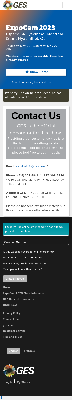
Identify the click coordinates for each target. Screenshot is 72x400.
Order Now (10, 305)
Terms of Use (11, 319)
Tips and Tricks (12, 337)
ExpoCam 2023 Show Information (24, 293)
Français (29, 351)
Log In (9, 382)
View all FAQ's (15, 278)
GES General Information (19, 299)
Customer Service (14, 331)
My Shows (23, 382)
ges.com (8, 325)
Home (6, 287)
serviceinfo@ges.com (31, 166)
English (13, 351)
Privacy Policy (12, 313)
